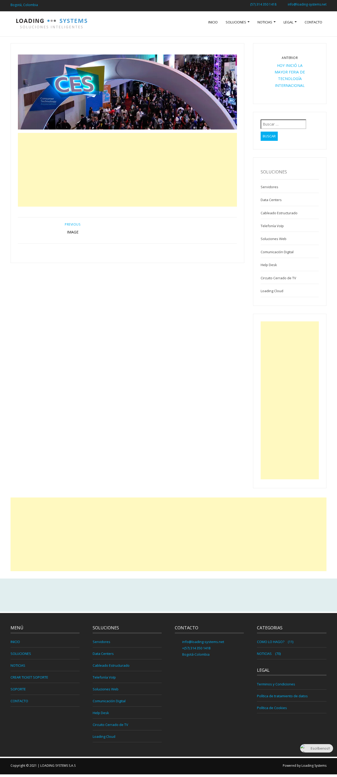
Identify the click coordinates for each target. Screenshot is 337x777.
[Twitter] (168, 595)
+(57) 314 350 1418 (195, 648)
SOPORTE (18, 689)
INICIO (213, 22)
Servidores (269, 187)
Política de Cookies (272, 707)
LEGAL (289, 22)
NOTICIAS (265, 22)
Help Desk (269, 264)
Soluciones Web (273, 238)
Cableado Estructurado (279, 213)
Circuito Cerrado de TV (278, 278)
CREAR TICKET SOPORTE (29, 677)
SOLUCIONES (236, 22)
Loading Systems (313, 765)
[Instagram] (180, 595)
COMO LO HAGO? (270, 641)
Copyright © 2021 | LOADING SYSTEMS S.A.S (43, 765)
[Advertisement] (127, 170)
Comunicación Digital (277, 252)
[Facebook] (157, 595)
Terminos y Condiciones (276, 684)
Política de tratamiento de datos (282, 696)
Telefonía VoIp (272, 225)
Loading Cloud (272, 290)
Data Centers (271, 199)
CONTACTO (313, 22)
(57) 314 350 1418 (263, 4)
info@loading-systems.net (307, 4)
